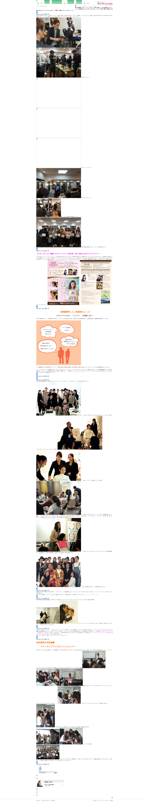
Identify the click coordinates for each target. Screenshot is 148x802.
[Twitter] (74, 13)
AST (79, 6)
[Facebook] (74, 11)
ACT (89, 6)
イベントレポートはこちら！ (92, 594)
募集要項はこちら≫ (49, 372)
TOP (37, 6)
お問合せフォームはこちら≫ (74, 371)
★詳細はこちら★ (70, 10)
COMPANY (94, 6)
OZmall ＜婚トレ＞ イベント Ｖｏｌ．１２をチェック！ (55, 635)
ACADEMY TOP (43, 6)
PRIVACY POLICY (45, 800)
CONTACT (38, 800)
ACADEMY (84, 6)
